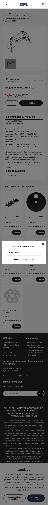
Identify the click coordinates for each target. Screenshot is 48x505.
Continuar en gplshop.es (24, 259)
